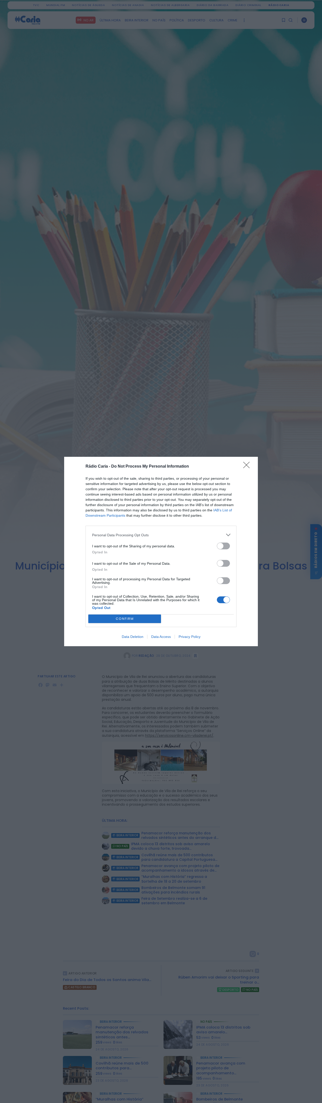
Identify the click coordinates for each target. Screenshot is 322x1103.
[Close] (248, 466)
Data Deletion (132, 637)
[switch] (223, 546)
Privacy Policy (189, 637)
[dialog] (161, 551)
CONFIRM (125, 618)
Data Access (161, 637)
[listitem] (161, 535)
